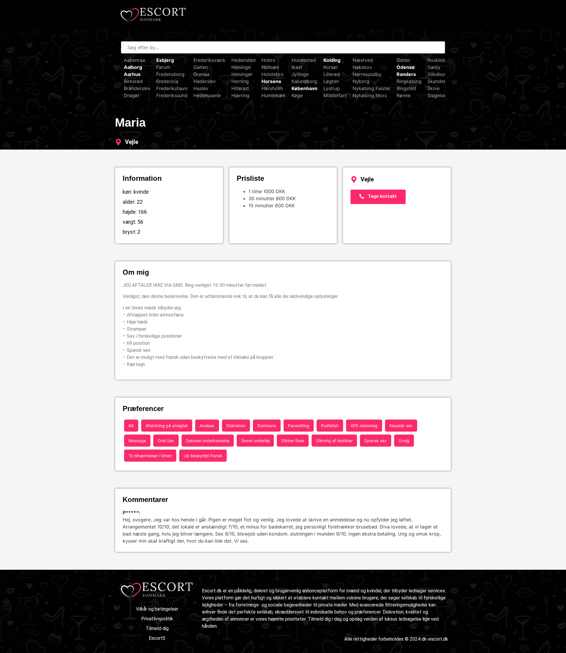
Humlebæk (273, 95)
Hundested (304, 60)
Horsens (271, 81)
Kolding (331, 60)
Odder (403, 60)
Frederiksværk (209, 60)
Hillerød (240, 88)
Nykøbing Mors (370, 95)
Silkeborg (438, 74)
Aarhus (132, 74)
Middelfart (335, 95)
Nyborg (361, 81)
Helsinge (241, 67)
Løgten (331, 81)
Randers (406, 74)
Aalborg (133, 67)
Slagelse (436, 95)
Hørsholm (272, 88)
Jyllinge (300, 74)
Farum (163, 67)
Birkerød (133, 81)
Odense (405, 67)
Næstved (363, 60)
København (304, 88)
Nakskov (362, 67)
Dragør (131, 95)
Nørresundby (367, 74)
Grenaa (201, 74)
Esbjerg (165, 60)
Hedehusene (207, 95)
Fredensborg (170, 74)
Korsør (330, 67)
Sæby (433, 67)
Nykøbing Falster (372, 88)
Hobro (268, 60)
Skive (433, 88)
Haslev (200, 88)
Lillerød (331, 74)
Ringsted (406, 88)
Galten (200, 67)
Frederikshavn (171, 88)
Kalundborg (304, 81)
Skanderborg (441, 81)
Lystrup (331, 88)
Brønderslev (137, 88)
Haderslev (204, 81)
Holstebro (272, 74)
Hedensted (243, 60)
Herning (240, 81)
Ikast (297, 67)
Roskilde (436, 60)
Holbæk (270, 67)
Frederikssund (171, 95)
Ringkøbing (409, 81)
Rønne (403, 95)
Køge (297, 95)
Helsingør (242, 74)
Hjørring (240, 95)
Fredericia (167, 81)
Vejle (131, 141)
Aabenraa (134, 60)
